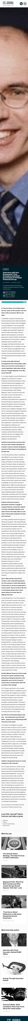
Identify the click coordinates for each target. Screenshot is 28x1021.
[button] (21, 3)
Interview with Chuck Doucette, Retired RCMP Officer (12, 952)
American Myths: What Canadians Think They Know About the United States (13, 1006)
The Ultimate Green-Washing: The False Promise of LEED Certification (13, 856)
